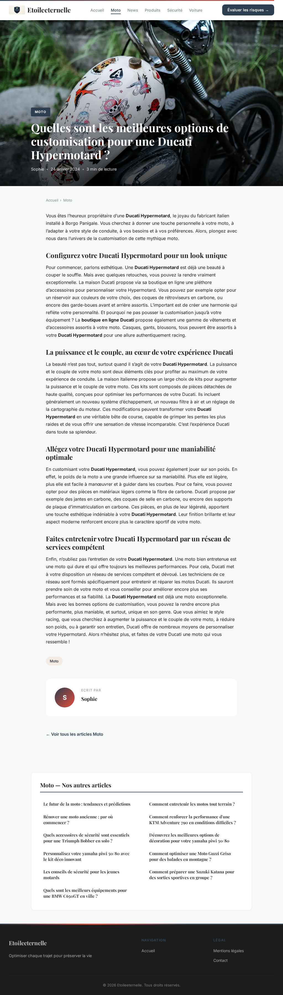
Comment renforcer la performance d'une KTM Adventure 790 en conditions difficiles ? (192, 819)
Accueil (97, 9)
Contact (220, 960)
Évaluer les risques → (248, 9)
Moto (116, 9)
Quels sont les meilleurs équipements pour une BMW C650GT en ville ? (85, 893)
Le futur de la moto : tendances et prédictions (86, 804)
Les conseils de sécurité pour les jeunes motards (81, 874)
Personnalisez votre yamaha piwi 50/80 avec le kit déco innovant (86, 856)
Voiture (195, 9)
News (132, 9)
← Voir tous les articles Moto (74, 734)
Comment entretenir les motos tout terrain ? (192, 804)
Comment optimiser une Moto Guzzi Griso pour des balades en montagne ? (190, 856)
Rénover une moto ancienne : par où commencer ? (78, 819)
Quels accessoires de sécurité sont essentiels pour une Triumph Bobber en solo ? (86, 837)
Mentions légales (228, 950)
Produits (153, 9)
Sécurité (174, 9)
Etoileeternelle (49, 10)
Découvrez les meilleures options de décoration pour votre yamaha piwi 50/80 (189, 837)
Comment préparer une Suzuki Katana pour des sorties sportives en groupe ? (191, 874)
